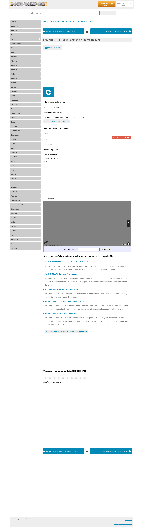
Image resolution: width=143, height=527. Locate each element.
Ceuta (13, 109)
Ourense (14, 192)
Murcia (13, 183)
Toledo (13, 235)
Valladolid (14, 239)
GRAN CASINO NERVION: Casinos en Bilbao (61, 289)
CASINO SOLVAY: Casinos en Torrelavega (61, 274)
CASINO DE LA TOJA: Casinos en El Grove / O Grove (64, 301)
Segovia (14, 213)
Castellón (14, 104)
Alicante (14, 61)
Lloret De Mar (16, 43)
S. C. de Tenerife (17, 205)
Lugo (13, 170)
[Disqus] (87, 415)
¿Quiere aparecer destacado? (106, 4)
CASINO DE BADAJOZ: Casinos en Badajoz (61, 313)
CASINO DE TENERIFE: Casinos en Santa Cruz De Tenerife (67, 262)
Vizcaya (13, 244)
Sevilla (13, 218)
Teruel (13, 231)
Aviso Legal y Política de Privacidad (123, 524)
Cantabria (14, 100)
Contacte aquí (128, 520)
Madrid (13, 22)
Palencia (14, 196)
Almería (14, 65)
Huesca (13, 144)
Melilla (13, 178)
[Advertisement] (87, 68)
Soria (13, 222)
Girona (25, 39)
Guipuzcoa (15, 135)
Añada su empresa (124, 4)
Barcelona (14, 26)
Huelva (13, 139)
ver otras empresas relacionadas (56, 121)
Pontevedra (15, 200)
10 (84, 378)
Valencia (14, 30)
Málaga (13, 174)
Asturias (14, 70)
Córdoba (14, 117)
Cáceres (14, 91)
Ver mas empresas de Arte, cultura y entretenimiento (66, 331)
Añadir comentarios (54, 48)
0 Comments (46, 48)
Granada (14, 126)
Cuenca (13, 122)
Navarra (14, 187)
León (13, 161)
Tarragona (14, 226)
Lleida (13, 165)
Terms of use (59, 245)
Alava (13, 52)
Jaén (12, 148)
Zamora (14, 248)
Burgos (13, 87)
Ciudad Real (15, 113)
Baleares (14, 83)
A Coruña (14, 48)
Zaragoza (14, 35)
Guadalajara (15, 131)
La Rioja (14, 152)
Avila (13, 74)
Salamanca (15, 209)
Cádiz (13, 96)
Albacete (14, 57)
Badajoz (14, 78)
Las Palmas (15, 157)
